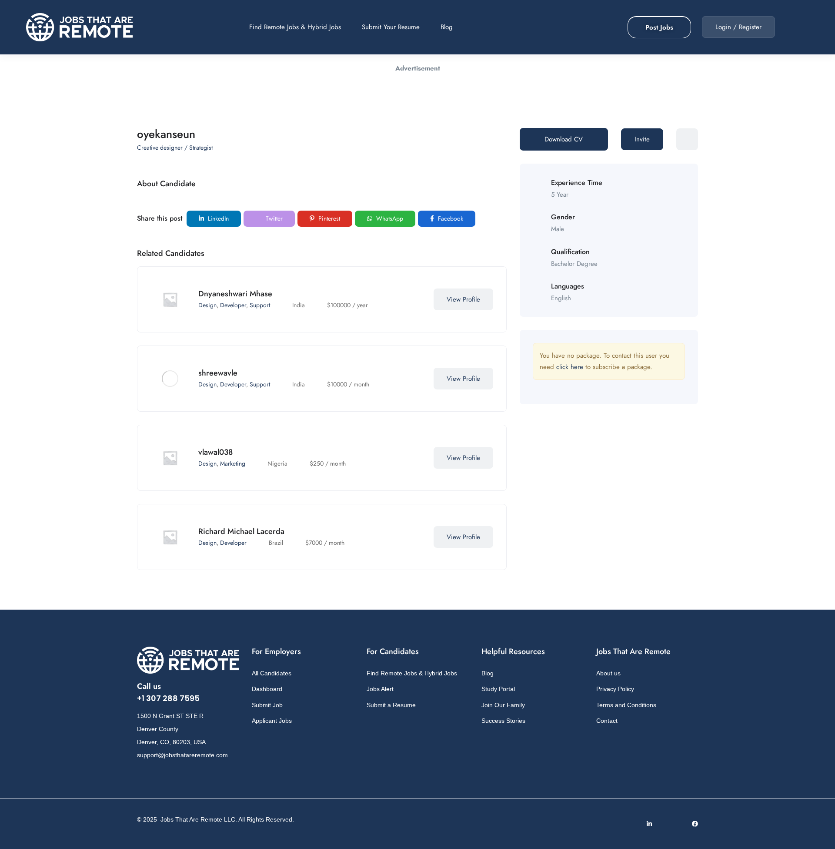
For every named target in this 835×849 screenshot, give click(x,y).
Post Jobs (659, 27)
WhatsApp (388, 218)
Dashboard (267, 688)
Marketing (232, 463)
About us (608, 673)
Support (260, 305)
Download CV (563, 139)
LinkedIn (217, 218)
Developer (233, 305)
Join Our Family (503, 704)
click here (569, 367)
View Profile (463, 299)
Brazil (276, 542)
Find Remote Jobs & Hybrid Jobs (295, 27)
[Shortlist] (416, 299)
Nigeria (277, 463)
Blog (447, 27)
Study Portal (498, 688)
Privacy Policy (615, 688)
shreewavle (217, 373)
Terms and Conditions (626, 704)
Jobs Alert (380, 688)
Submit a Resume (391, 704)
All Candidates (271, 673)
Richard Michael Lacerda (241, 531)
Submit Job (267, 704)
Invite (642, 139)
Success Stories (503, 720)
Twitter (273, 218)
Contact (607, 720)
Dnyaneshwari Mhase (235, 293)
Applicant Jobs (272, 720)
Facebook (449, 218)
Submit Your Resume (391, 27)
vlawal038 (215, 452)
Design (207, 305)
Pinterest (328, 218)
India (298, 305)
